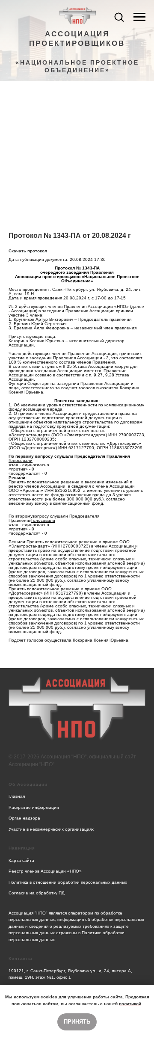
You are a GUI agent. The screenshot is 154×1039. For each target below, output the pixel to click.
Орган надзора (24, 818)
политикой (130, 1003)
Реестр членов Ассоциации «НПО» (45, 871)
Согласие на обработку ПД (37, 893)
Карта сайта (21, 860)
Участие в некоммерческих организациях (51, 829)
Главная (17, 796)
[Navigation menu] (139, 17)
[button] (119, 17)
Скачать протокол (28, 251)
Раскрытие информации (34, 807)
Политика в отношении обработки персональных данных (68, 882)
